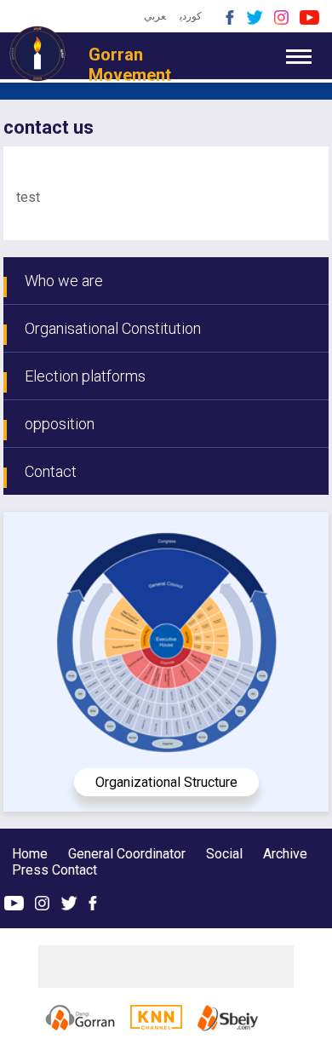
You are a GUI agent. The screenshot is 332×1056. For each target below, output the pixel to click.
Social (224, 854)
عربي (155, 16)
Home (30, 854)
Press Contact (54, 870)
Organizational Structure (166, 782)
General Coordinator (128, 854)
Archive (285, 854)
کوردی (191, 16)
